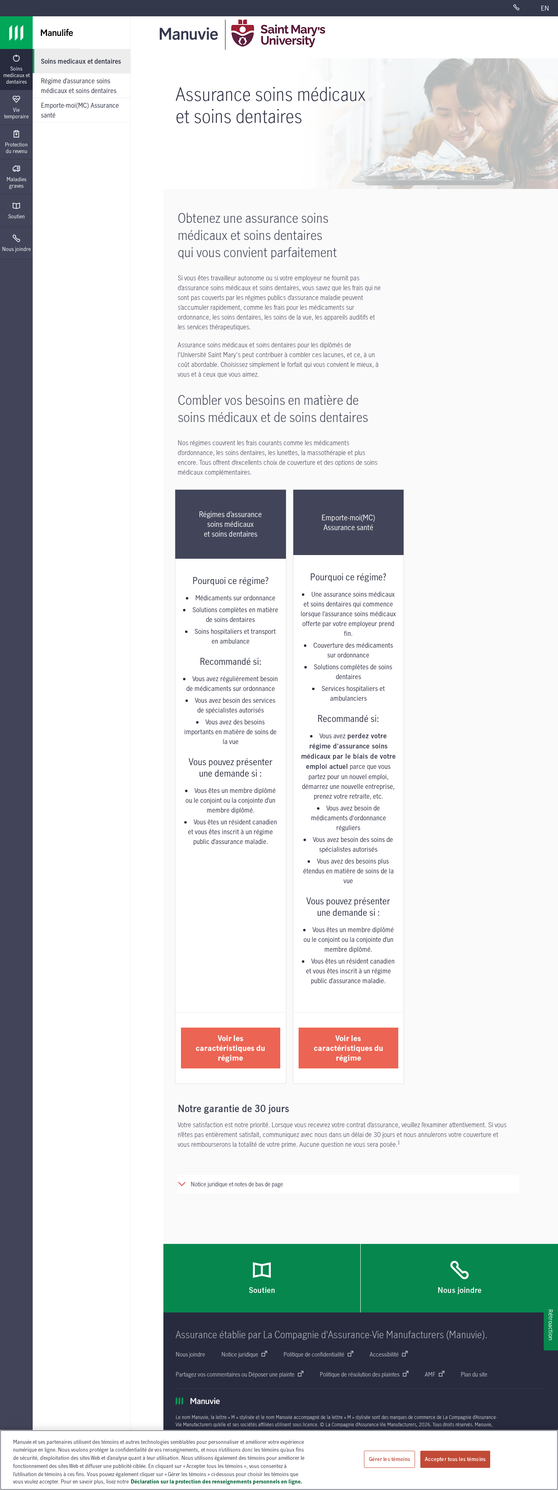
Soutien (16, 216)
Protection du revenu (16, 148)
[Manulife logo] (16, 32)
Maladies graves (17, 182)
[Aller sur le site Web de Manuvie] (190, 33)
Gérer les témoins (389, 1459)
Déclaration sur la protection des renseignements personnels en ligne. (216, 1481)
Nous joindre (16, 249)
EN (545, 8)
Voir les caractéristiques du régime (230, 1048)
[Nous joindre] (522, 8)
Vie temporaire (16, 113)
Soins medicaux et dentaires (16, 75)
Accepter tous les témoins (455, 1459)
